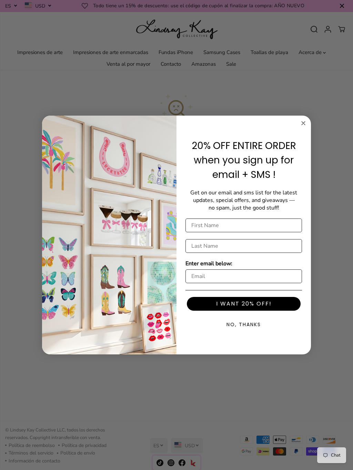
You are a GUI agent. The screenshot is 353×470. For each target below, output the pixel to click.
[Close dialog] (303, 123)
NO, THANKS (243, 324)
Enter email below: (208, 263)
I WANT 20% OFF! (244, 304)
